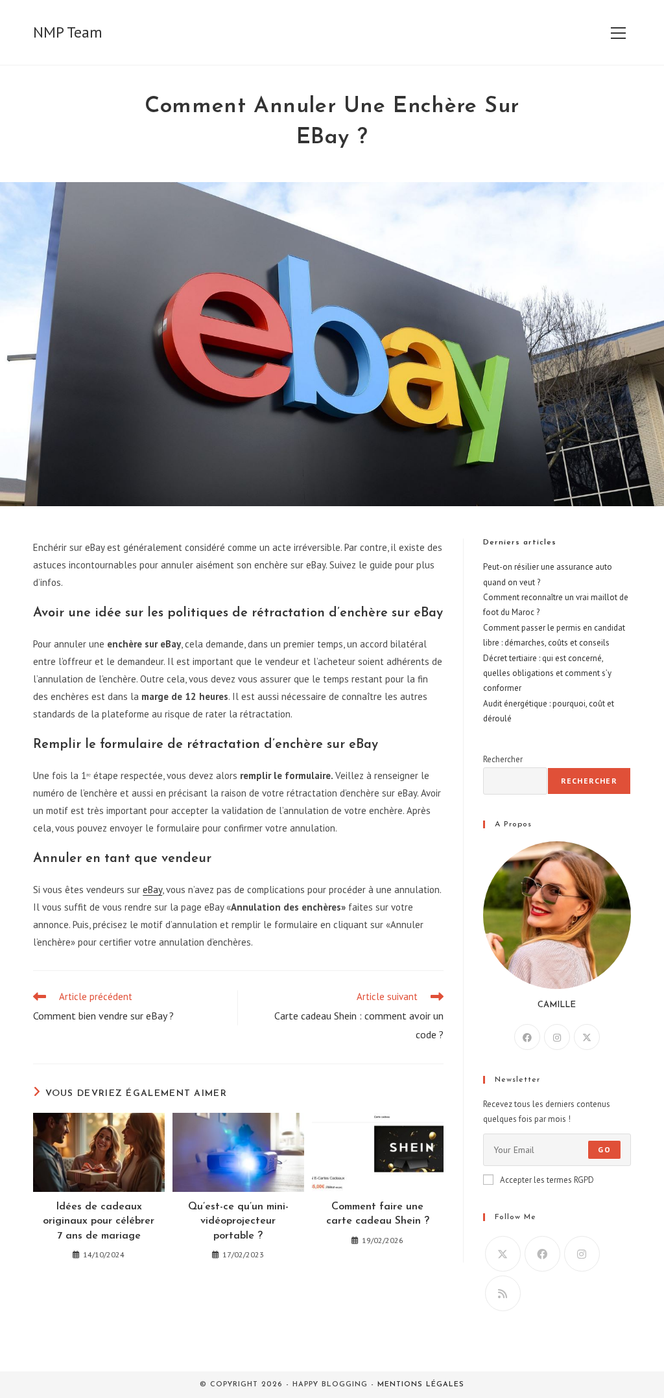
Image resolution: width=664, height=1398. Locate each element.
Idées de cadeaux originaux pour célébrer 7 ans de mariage (98, 1221)
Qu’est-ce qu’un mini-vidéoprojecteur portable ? (238, 1221)
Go (604, 1149)
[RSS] (503, 1293)
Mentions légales (420, 1384)
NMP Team (67, 32)
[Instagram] (557, 1037)
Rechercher (503, 759)
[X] (587, 1037)
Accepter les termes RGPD (547, 1179)
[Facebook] (527, 1037)
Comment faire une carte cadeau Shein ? (377, 1214)
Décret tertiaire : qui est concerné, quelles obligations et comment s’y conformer (547, 673)
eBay (152, 889)
